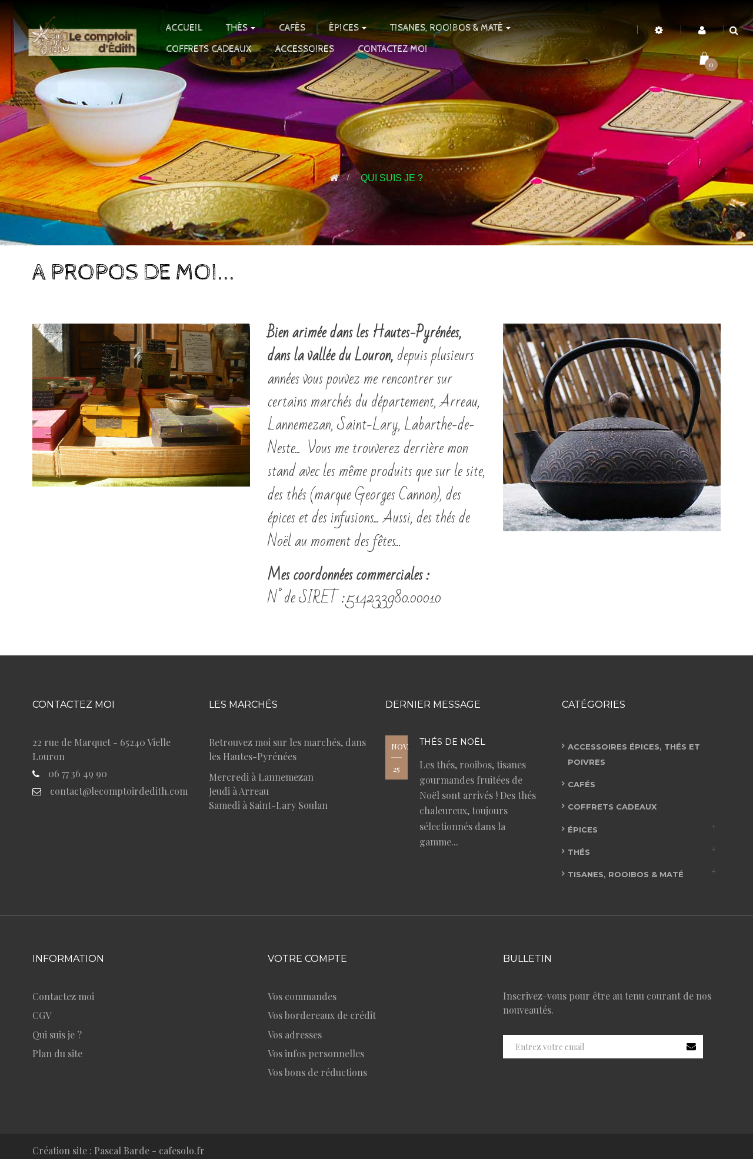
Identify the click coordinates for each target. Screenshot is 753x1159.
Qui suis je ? (57, 1034)
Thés (579, 852)
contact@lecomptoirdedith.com (119, 791)
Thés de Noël (452, 742)
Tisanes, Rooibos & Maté (626, 874)
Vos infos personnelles (316, 1053)
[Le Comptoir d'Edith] (78, 34)
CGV (41, 1015)
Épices (583, 829)
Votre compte (307, 958)
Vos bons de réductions (317, 1072)
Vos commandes (302, 996)
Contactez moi (63, 996)
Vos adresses (295, 1034)
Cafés (581, 784)
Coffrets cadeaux (612, 806)
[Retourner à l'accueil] (334, 178)
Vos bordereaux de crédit (322, 1015)
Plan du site (57, 1053)
